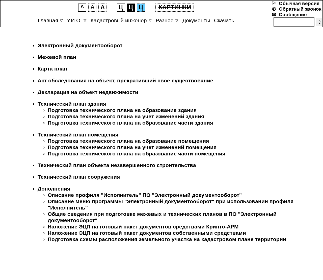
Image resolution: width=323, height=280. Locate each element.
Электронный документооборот (80, 45)
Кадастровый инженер (119, 20)
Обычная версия (299, 3)
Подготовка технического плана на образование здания (122, 110)
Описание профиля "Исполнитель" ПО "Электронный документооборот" (145, 195)
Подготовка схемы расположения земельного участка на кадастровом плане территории (167, 239)
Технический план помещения (78, 135)
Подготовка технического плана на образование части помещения (136, 154)
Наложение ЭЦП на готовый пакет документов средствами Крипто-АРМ (143, 227)
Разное (165, 20)
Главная (48, 20)
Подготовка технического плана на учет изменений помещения (132, 147)
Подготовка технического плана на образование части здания (130, 123)
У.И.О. (74, 20)
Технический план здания (72, 104)
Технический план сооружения (79, 177)
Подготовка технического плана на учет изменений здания (126, 116)
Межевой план (57, 57)
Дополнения (54, 189)
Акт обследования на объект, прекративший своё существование (125, 81)
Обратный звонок (300, 9)
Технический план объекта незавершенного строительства (117, 165)
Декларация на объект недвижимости (88, 92)
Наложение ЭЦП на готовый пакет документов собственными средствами (147, 233)
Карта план (52, 69)
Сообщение (293, 14)
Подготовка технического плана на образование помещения (128, 141)
